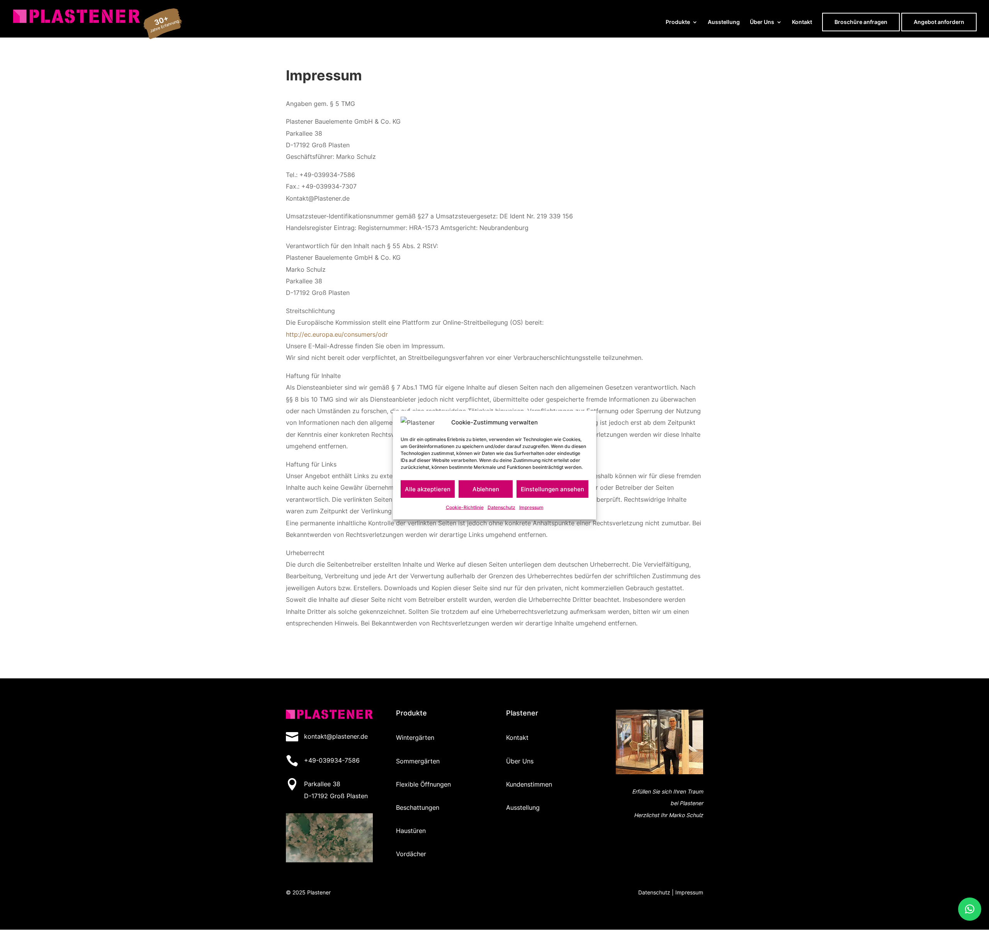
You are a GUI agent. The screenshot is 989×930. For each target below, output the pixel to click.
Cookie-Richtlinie (465, 507)
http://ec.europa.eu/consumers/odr (337, 334)
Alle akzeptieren (427, 489)
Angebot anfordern (939, 22)
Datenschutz (501, 507)
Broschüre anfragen (860, 22)
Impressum (531, 507)
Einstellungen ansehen (552, 489)
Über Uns (762, 22)
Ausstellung (724, 22)
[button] (969, 909)
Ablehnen (485, 489)
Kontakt (802, 22)
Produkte (678, 22)
